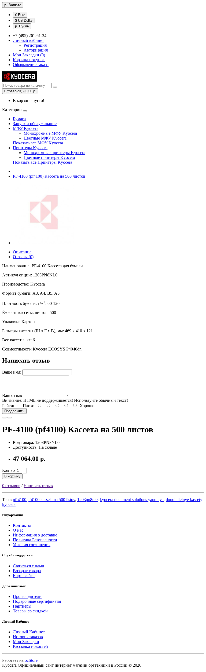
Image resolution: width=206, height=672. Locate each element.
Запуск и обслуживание (35, 123)
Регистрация (35, 45)
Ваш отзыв (12, 395)
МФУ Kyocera (25, 128)
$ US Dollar (24, 21)
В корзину (12, 476)
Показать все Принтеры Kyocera (42, 162)
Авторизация (36, 50)
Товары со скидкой (30, 611)
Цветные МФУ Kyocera (45, 138)
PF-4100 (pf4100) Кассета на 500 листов (49, 176)
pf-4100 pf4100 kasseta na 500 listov (44, 499)
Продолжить (14, 411)
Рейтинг (9, 405)
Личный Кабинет (29, 632)
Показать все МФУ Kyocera (38, 143)
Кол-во (8, 470)
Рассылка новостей (30, 646)
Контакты (22, 525)
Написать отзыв (38, 485)
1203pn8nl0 (87, 499)
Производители (27, 596)
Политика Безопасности (35, 540)
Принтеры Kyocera (30, 147)
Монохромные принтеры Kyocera (54, 152)
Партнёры (22, 606)
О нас (18, 530)
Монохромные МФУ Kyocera (50, 133)
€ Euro (20, 15)
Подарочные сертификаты (37, 601)
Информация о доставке (35, 535)
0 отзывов (11, 485)
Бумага (19, 118)
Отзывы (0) (23, 256)
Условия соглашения (31, 544)
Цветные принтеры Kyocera (49, 157)
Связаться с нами (28, 566)
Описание (22, 252)
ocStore (31, 660)
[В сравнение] (10, 417)
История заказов (28, 636)
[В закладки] (4, 417)
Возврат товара (27, 570)
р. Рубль (22, 26)
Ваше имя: (11, 372)
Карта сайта (24, 575)
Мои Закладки (26, 641)
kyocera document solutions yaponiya (132, 499)
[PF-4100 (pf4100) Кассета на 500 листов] (43, 242)
